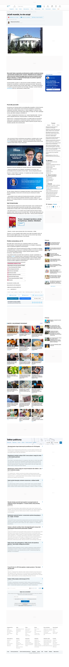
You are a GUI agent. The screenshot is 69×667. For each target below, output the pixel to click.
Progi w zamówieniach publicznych (52, 190)
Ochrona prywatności (14, 651)
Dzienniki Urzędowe (28, 642)
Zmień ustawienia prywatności (25, 651)
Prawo (26, 627)
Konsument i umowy (28, 631)
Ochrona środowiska (49, 180)
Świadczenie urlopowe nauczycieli (52, 186)
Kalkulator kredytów (49, 167)
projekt (13, 256)
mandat (8, 141)
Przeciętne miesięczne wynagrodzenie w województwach (53, 189)
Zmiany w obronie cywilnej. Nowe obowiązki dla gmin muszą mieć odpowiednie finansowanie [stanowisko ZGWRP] (53, 143)
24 (47, 206)
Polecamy (47, 317)
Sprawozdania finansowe (47, 633)
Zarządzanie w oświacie (19, 644)
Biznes (35, 627)
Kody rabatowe (55, 642)
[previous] (30, 588)
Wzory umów (55, 643)
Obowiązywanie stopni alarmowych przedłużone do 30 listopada (52, 127)
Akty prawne (27, 638)
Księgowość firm (10, 627)
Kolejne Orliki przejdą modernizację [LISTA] (53, 150)
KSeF (8, 634)
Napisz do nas (26, 295)
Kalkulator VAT (36, 642)
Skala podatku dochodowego (48, 645)
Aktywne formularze (52, 175)
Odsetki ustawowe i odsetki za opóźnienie (53, 185)
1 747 (40, 588)
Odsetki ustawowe (46, 644)
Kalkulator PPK (48, 170)
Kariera (38, 651)
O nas (8, 651)
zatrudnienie (9, 88)
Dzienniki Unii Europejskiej (29, 643)
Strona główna (9, 11)
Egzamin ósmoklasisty (19, 646)
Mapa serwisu (56, 651)
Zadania (23, 442)
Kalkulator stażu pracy (37, 644)
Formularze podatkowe (56, 644)
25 (49, 206)
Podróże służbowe (46, 643)
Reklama (50, 651)
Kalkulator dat (36, 640)
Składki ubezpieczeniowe (47, 642)
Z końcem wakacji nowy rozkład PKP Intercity (52, 153)
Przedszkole (18, 640)
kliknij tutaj (30, 605)
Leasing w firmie (36, 633)
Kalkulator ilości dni (49, 171)
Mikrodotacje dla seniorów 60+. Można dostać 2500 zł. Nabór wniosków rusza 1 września (52, 133)
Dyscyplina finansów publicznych (51, 193)
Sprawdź (21, 224)
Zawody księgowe (9, 633)
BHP (17, 633)
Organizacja (20, 11)
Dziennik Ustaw (27, 640)
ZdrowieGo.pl (55, 640)
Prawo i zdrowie (27, 635)
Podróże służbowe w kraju (47, 640)
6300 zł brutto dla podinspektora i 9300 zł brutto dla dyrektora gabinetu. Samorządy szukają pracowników (52, 146)
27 (53, 206)
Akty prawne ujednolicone (29, 644)
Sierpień (55, 204)
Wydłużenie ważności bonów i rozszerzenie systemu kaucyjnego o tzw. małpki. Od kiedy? (53, 141)
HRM (17, 634)
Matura (17, 645)
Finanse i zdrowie (37, 634)
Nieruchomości (55, 627)
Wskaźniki (49, 184)
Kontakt (46, 651)
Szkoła (17, 641)
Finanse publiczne (49, 177)
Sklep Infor (27, 634)
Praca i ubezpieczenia (37, 631)
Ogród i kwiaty (55, 633)
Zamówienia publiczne (50, 179)
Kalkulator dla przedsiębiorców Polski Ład (53, 164)
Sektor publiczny (14, 11)
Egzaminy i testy (18, 643)
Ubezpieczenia (18, 631)
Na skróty (54, 638)
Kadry (17, 627)
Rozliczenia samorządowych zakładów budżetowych (52, 197)
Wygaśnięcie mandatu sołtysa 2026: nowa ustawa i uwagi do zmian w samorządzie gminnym (53, 130)
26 (51, 206)
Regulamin (34, 651)
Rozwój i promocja (29, 442)
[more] (41, 292)
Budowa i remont (55, 632)
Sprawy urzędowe (28, 632)
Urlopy (17, 632)
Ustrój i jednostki (24, 11)
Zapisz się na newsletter (39, 295)
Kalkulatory (49, 160)
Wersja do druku (13, 295)
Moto (35, 632)
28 (55, 206)
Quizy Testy (48, 199)
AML (44, 634)
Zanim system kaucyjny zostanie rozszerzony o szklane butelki (51, 135)
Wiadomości (9, 442)
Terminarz (50, 204)
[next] (42, 588)
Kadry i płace (9, 644)
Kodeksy (26, 645)
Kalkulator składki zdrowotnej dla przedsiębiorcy (51, 162)
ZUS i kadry (9, 632)
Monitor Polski (27, 641)
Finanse (19, 442)
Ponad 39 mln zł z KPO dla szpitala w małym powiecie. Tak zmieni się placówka (53, 149)
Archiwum (54, 641)
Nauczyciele (18, 642)
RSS (42, 651)
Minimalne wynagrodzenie (47, 641)
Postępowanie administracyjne (51, 176)
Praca (26, 633)
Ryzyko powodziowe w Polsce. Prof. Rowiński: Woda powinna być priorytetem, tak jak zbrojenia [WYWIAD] (53, 156)
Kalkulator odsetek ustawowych (51, 168)
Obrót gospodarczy (10, 631)
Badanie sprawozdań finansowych (52, 192)
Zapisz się (38, 187)
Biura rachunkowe (47, 627)
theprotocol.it (55, 645)
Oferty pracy (54, 646)
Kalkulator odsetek (37, 643)
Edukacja (34, 442)
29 (57, 206)
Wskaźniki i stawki (47, 638)
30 (59, 206)
